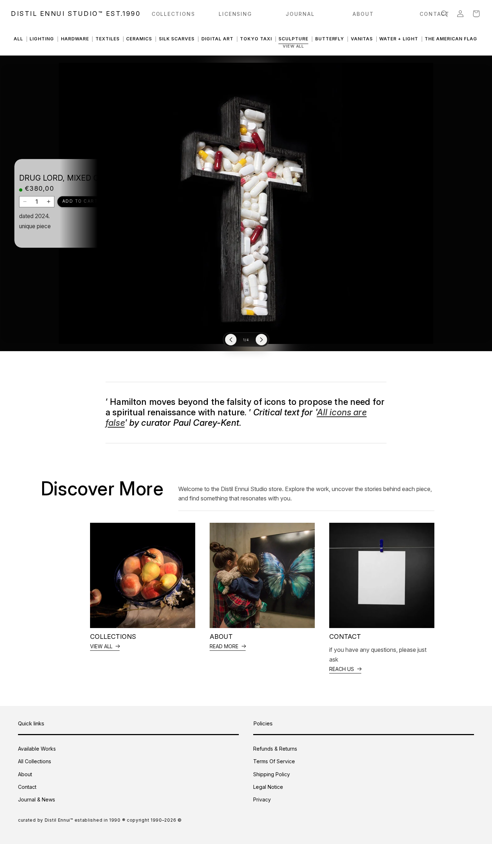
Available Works (37, 749)
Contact (27, 787)
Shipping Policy (271, 774)
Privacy (262, 799)
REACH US (341, 669)
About (25, 774)
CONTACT (434, 14)
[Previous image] (231, 340)
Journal (300, 14)
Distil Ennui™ (59, 820)
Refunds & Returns (275, 749)
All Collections (34, 761)
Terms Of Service (274, 761)
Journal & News (36, 799)
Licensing (235, 14)
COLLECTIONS (174, 14)
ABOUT (363, 14)
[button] (444, 13)
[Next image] (261, 340)
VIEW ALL (101, 646)
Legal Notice (268, 787)
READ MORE (224, 646)
